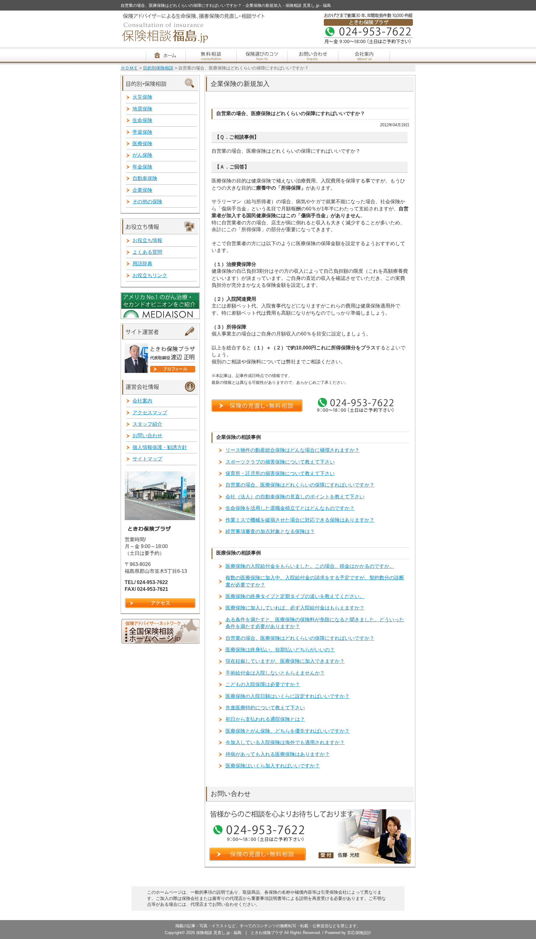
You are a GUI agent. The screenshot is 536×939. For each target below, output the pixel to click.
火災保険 (142, 97)
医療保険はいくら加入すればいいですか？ (273, 765)
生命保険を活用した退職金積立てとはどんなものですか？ (290, 508)
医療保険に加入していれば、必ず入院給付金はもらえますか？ (295, 607)
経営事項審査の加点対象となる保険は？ (270, 531)
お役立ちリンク (149, 275)
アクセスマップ (149, 412)
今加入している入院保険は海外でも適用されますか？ (285, 742)
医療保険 (142, 143)
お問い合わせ (147, 435)
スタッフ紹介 (147, 424)
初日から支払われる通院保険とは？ (265, 719)
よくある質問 (147, 252)
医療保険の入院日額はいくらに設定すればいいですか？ (288, 696)
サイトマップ (147, 458)
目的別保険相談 (158, 68)
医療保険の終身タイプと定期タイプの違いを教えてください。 (295, 596)
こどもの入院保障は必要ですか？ (263, 684)
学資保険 (142, 132)
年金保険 (142, 166)
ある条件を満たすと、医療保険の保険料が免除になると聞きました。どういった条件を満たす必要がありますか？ (315, 623)
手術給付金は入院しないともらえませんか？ (275, 673)
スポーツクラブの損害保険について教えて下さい (280, 462)
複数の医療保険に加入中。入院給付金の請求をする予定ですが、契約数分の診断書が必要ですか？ (315, 581)
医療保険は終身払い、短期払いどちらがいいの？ (280, 649)
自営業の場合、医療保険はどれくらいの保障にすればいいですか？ (300, 484)
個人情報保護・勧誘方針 (159, 447)
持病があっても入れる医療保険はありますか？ (278, 754)
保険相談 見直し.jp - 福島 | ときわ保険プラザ (240, 932)
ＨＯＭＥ (129, 68)
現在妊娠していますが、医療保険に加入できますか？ (285, 661)
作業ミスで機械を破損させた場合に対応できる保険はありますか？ (300, 520)
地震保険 (142, 108)
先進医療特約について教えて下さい (265, 707)
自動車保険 (144, 178)
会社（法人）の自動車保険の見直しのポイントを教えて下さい (295, 496)
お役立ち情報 (147, 240)
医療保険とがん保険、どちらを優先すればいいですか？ (288, 731)
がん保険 (142, 155)
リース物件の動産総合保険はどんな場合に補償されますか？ (293, 450)
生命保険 (142, 120)
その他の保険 (147, 201)
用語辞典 (142, 263)
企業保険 (142, 190)
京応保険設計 (359, 932)
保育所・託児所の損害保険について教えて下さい (280, 473)
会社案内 (142, 400)
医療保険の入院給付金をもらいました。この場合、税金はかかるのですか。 (310, 566)
